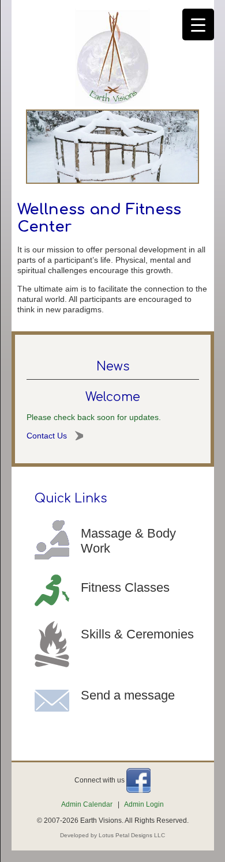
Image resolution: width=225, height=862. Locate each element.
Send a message (128, 695)
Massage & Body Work (128, 540)
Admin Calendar (86, 804)
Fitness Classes (125, 587)
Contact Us (47, 435)
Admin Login (144, 804)
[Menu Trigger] (198, 24)
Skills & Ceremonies (137, 634)
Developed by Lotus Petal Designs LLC (112, 835)
